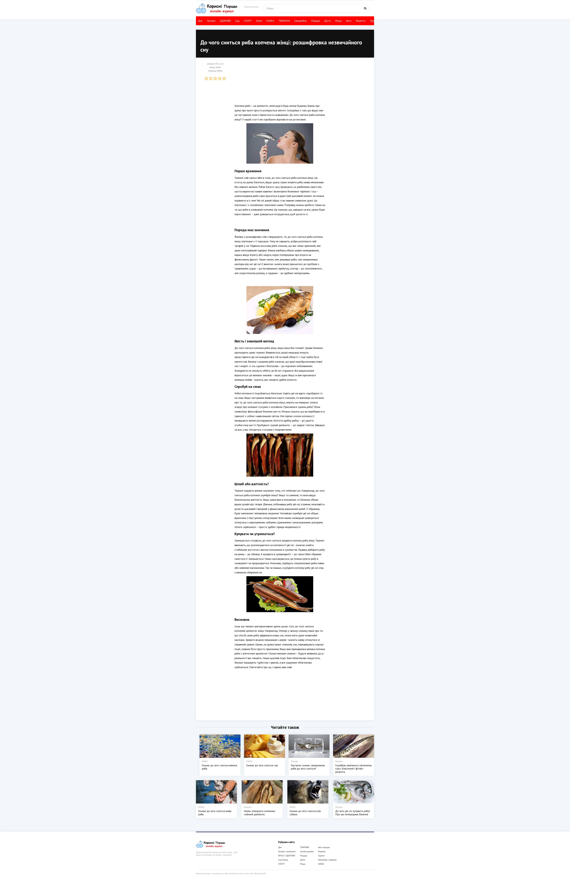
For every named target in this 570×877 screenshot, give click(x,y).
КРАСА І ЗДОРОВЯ (286, 855)
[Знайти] (365, 8)
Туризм (374, 20)
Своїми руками (307, 851)
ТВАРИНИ (284, 20)
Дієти (327, 20)
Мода (338, 20)
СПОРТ (248, 20)
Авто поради (324, 847)
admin (218, 67)
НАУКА (270, 20)
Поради (315, 20)
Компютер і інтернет (327, 859)
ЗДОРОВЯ (225, 20)
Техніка (211, 20)
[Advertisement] (280, 83)
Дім (200, 20)
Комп (259, 20)
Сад (237, 20)
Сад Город (283, 859)
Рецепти (360, 20)
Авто (348, 20)
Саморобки (300, 20)
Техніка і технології (287, 851)
